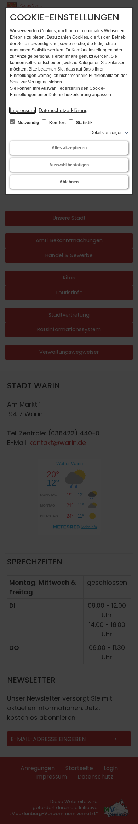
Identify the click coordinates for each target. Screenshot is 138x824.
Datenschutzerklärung (63, 110)
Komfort (57, 122)
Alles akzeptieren (69, 147)
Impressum (22, 110)
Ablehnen (69, 181)
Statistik (84, 122)
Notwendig (28, 122)
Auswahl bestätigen (69, 164)
